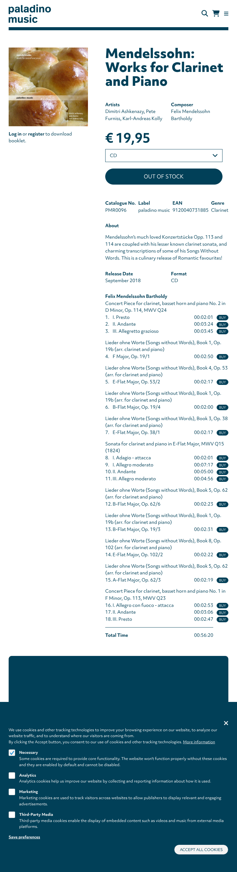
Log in (15, 134)
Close (226, 723)
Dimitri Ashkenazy (124, 111)
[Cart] (216, 13)
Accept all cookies (201, 849)
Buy (222, 317)
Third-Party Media (36, 814)
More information (199, 742)
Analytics (27, 775)
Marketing (28, 791)
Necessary (28, 752)
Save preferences (24, 837)
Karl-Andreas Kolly (142, 118)
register (36, 134)
